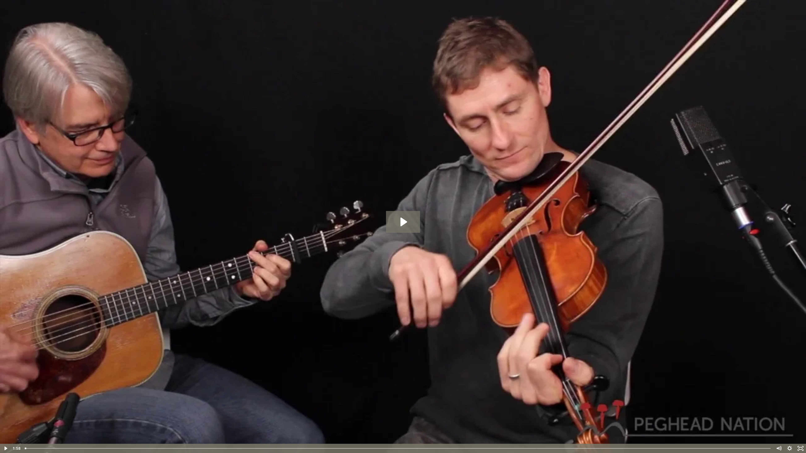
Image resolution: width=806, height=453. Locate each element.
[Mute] (778, 448)
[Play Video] (5, 448)
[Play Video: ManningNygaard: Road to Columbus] (403, 222)
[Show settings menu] (789, 448)
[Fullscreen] (800, 448)
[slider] (398, 448)
